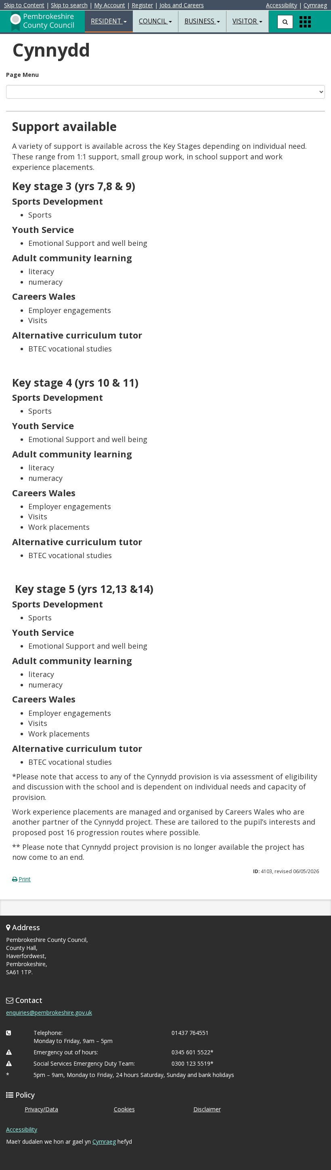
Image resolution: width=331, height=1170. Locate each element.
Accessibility (281, 5)
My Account (109, 5)
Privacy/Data (41, 1109)
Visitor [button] (245, 21)
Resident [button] (107, 21)
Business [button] (200, 21)
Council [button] (153, 21)
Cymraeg (315, 5)
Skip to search (69, 5)
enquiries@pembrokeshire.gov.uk (49, 1012)
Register (142, 5)
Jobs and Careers (181, 5)
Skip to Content (24, 5)
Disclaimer (207, 1109)
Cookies (124, 1109)
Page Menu (22, 74)
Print (25, 879)
